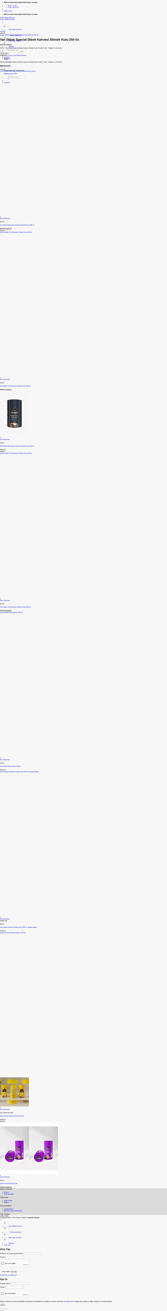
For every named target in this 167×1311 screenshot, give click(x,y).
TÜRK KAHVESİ (15, 1232)
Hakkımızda (8, 11)
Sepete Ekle (4, 53)
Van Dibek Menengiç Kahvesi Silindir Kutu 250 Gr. (17, 225)
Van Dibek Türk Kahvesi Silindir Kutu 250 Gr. (15, 607)
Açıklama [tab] (7, 59)
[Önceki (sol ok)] (1, 1310)
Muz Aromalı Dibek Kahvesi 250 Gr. (12, 1116)
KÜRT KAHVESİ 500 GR (8, 1183)
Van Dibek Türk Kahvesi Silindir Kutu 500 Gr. (15, 386)
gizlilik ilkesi (70, 1301)
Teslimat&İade (9, 1194)
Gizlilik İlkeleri (8, 1209)
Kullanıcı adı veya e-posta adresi (11, 1253)
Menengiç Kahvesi (15, 1237)
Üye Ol (3, 1305)
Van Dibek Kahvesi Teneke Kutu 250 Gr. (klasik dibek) (18, 927)
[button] (6, 57)
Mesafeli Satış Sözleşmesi (13, 1211)
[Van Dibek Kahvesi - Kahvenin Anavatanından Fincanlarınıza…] (7, 18)
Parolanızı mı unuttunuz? (8, 1275)
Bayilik (11, 46)
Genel (2, 31)
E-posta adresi (5, 1283)
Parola (3, 1257)
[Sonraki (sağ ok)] (2, 1310)
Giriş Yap (13, 1271)
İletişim (6, 1202)
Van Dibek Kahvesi (15, 29)
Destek (6, 1192)
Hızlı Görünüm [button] (5, 218)
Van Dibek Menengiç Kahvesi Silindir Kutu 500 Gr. (17, 446)
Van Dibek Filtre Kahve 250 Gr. (10, 766)
